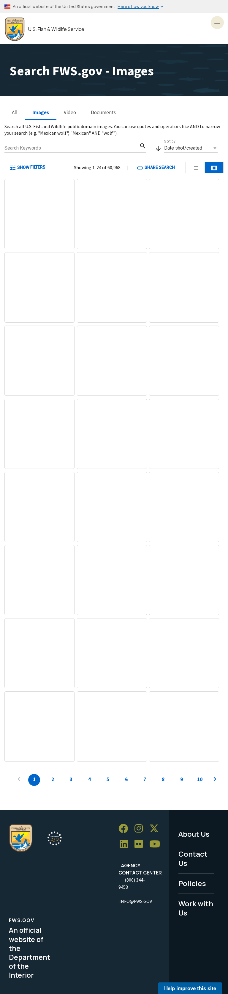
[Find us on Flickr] (140, 844)
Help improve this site (190, 988)
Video (70, 112)
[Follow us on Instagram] (140, 828)
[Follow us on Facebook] (125, 828)
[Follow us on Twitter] (156, 828)
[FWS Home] (15, 29)
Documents (103, 112)
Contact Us (193, 858)
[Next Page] (215, 780)
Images (40, 112)
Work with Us (195, 908)
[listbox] (191, 148)
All (15, 112)
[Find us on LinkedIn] (126, 844)
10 (199, 779)
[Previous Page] (19, 780)
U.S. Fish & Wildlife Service (56, 29)
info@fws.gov (135, 901)
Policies (192, 883)
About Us (194, 834)
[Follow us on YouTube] (156, 844)
